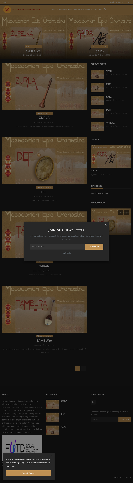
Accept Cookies (28, 473)
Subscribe (94, 246)
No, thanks (66, 253)
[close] (106, 224)
